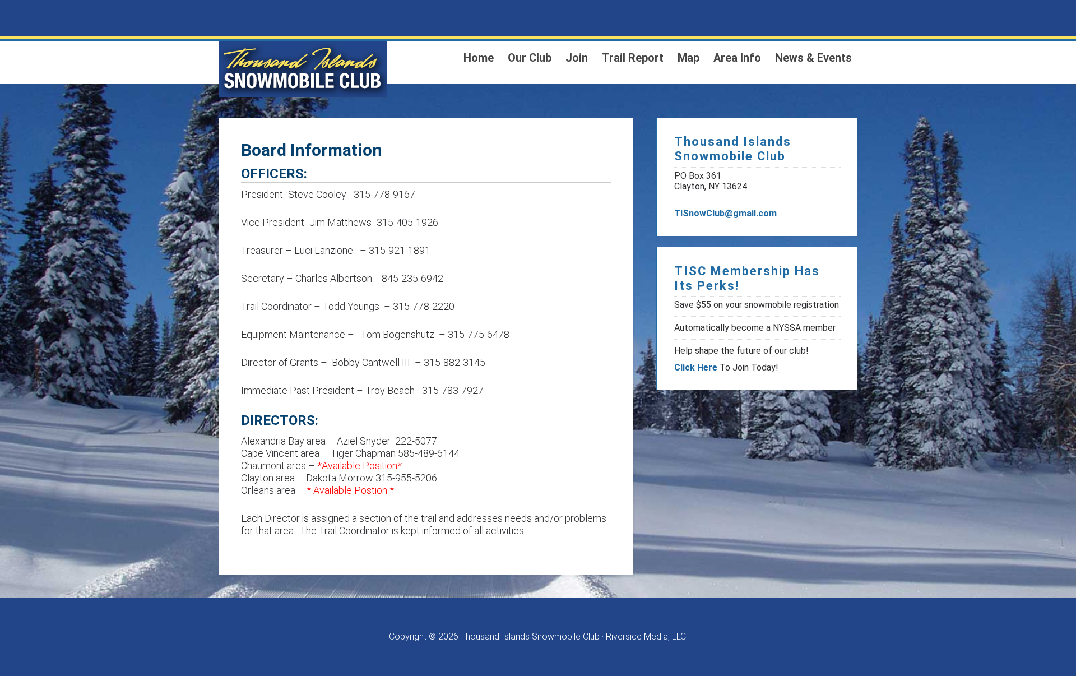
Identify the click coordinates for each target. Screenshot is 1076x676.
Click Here (695, 367)
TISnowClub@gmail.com (725, 213)
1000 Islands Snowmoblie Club (303, 69)
